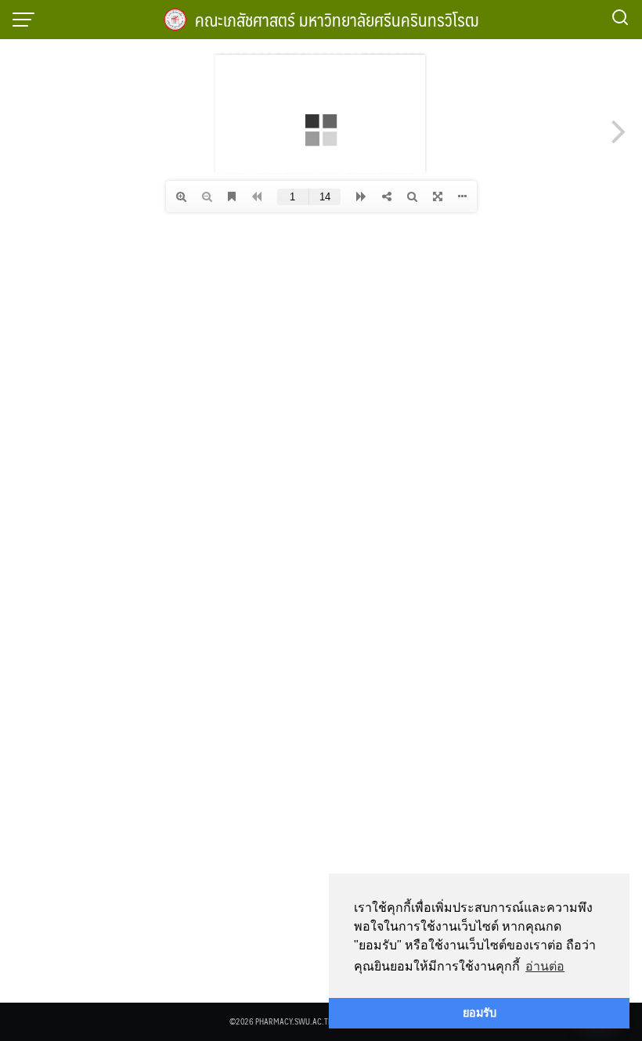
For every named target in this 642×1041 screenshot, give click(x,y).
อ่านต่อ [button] (544, 966)
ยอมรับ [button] (479, 1013)
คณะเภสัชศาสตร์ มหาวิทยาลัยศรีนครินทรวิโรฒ (337, 19)
